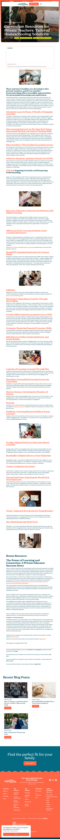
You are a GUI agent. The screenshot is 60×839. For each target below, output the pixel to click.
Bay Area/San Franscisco (49, 809)
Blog (36, 797)
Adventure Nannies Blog (13, 22)
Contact (5, 793)
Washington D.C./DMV (51, 796)
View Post (8, 708)
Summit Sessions (27, 805)
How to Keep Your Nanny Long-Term (14, 733)
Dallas (47, 802)
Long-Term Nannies (16, 793)
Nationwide (49, 792)
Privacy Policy (14, 831)
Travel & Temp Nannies (17, 797)
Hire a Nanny (30, 763)
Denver (48, 806)
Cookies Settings (33, 831)
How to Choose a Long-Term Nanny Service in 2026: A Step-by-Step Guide (16, 703)
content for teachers (18, 406)
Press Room (5, 796)
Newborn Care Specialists (16, 806)
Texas (47, 800)
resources (8, 629)
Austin (47, 798)
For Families (38, 791)
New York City (49, 794)
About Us (5, 791)
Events (4, 798)
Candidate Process (27, 796)
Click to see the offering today (14, 295)
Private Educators (16, 801)
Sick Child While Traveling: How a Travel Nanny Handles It (43, 702)
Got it (16, 834)
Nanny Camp (28, 801)
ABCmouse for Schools (27, 247)
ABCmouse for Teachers (12, 247)
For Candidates (38, 794)
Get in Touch (34, 4)
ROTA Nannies (17, 810)
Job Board (27, 792)
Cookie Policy (6, 831)
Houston (48, 804)
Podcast (27, 799)
